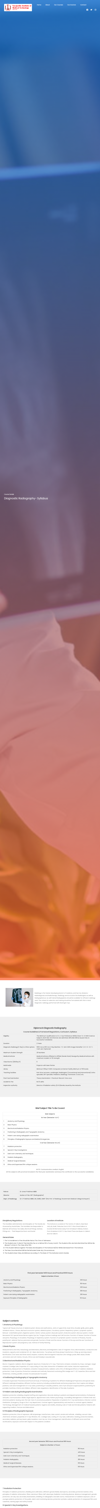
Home (39, 5)
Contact (83, 5)
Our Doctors (71, 5)
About (47, 5)
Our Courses (58, 5)
